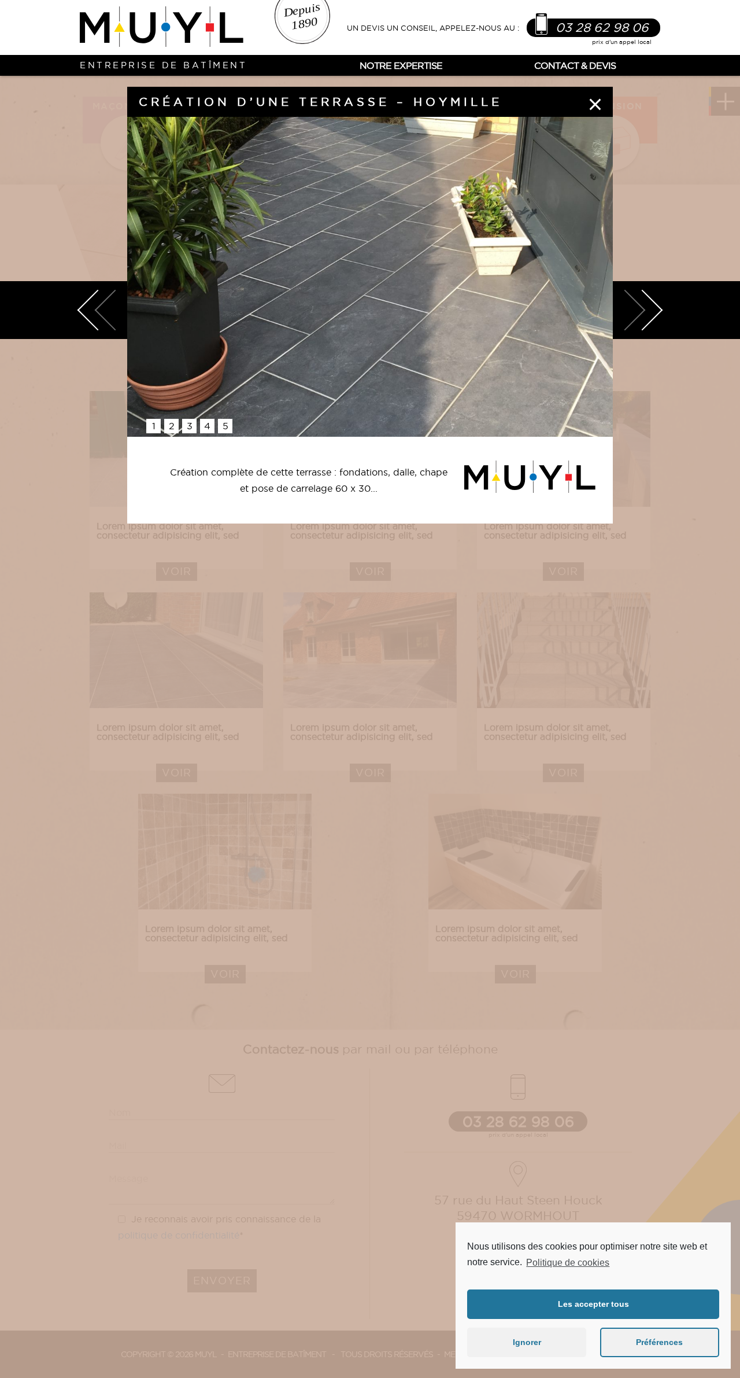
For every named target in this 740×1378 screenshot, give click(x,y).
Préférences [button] (659, 1342)
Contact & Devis (574, 65)
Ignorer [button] (527, 1342)
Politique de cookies (567, 1263)
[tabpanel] (370, 277)
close (595, 103)
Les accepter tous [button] (593, 1304)
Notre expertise (401, 65)
